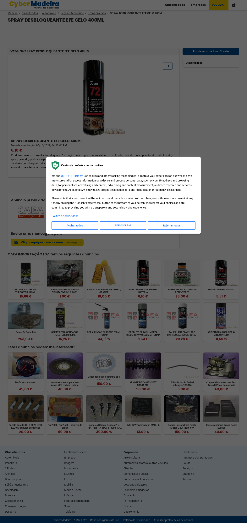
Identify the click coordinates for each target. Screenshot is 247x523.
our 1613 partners (72, 175)
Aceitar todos (75, 225)
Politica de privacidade (65, 216)
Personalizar (123, 225)
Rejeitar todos (171, 225)
